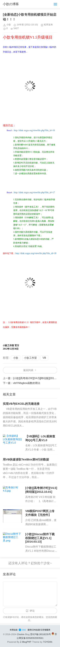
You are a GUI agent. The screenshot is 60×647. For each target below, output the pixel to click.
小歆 (15, 357)
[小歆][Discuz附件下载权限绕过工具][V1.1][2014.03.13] (40, 538)
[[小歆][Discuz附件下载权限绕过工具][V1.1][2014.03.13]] (12, 539)
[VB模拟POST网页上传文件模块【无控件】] (12, 516)
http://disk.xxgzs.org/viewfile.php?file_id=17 (34, 192)
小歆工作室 (30, 357)
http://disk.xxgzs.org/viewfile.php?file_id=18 (35, 253)
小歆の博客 (11, 4)
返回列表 (28, 370)
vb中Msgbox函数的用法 (26, 383)
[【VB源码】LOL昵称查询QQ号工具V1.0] (12, 441)
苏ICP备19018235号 (40, 634)
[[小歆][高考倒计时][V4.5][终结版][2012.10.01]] (12, 492)
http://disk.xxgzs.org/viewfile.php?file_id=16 (34, 130)
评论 (32, 610)
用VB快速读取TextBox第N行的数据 (26, 459)
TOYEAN (47, 642)
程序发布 (48, 24)
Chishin (20, 634)
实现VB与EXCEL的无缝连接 (21, 403)
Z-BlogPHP (25, 642)
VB (44, 357)
